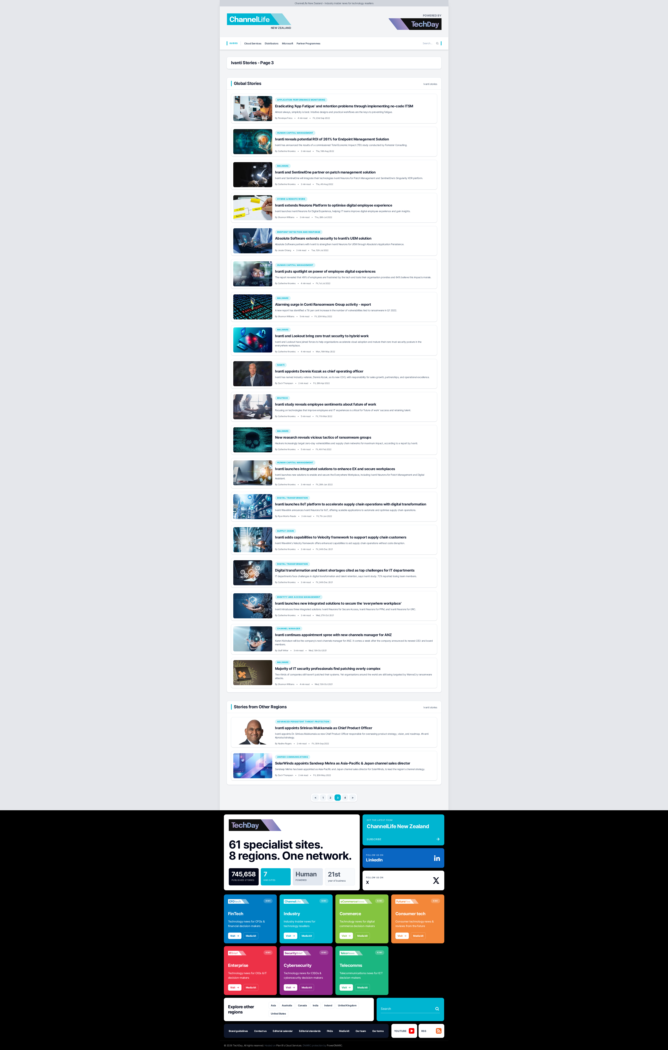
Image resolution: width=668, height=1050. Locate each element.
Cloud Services (252, 43)
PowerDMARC (334, 1045)
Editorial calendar (283, 1030)
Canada (302, 1005)
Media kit (251, 935)
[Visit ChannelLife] (300, 901)
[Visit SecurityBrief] (300, 953)
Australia (287, 1005)
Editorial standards (310, 1030)
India (315, 1005)
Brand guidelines (238, 1030)
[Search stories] (437, 1009)
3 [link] (338, 797)
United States (278, 1013)
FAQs (330, 1030)
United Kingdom (347, 1005)
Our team (361, 1030)
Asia (273, 1005)
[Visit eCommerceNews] (356, 901)
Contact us (260, 1030)
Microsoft (287, 43)
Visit (232, 935)
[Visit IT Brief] (244, 953)
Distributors (272, 43)
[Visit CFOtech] (244, 901)
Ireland (328, 1005)
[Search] (437, 43)
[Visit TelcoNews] (356, 953)
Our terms (378, 1030)
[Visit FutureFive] (411, 901)
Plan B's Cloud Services (288, 1045)
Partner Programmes (308, 43)
